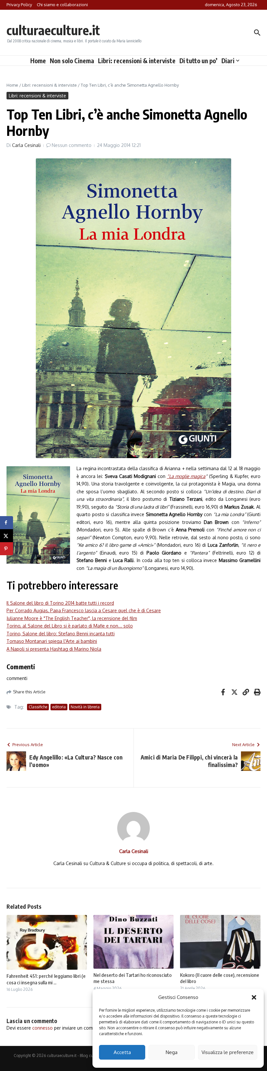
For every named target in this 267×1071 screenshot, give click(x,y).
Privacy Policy (19, 4)
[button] (254, 997)
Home (38, 61)
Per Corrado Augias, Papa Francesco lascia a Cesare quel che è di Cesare (84, 610)
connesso (42, 1028)
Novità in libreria (85, 706)
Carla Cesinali (26, 145)
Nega (171, 1052)
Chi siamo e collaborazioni (62, 4)
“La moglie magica (186, 476)
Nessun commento (71, 145)
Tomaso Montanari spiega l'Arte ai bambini (52, 641)
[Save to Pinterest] (6, 548)
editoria (59, 706)
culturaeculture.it (53, 30)
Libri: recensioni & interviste (137, 61)
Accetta (122, 1052)
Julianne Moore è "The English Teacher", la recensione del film (72, 618)
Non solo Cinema (72, 61)
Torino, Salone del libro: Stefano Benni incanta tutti (61, 633)
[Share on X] (6, 535)
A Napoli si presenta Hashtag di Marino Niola (54, 649)
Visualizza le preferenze (228, 1052)
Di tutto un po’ (198, 61)
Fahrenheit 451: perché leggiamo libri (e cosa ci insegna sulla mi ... (46, 979)
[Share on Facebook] (6, 522)
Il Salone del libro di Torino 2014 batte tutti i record (60, 603)
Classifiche (38, 706)
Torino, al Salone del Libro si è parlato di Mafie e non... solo (70, 626)
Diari (227, 61)
